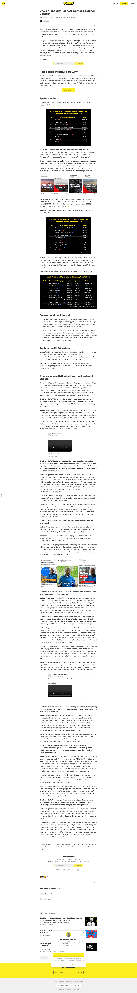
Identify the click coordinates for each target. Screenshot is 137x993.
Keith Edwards (47, 937)
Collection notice (78, 981)
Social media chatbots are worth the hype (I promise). (54, 922)
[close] (83, 932)
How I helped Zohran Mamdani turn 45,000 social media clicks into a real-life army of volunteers (61, 919)
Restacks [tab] (50, 893)
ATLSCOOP (69, 791)
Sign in (132, 3)
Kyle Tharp (46, 20)
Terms (71, 981)
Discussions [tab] (52, 913)
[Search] (114, 3)
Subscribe (124, 3)
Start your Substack (64, 985)
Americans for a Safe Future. (79, 157)
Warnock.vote (73, 682)
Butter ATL (58, 791)
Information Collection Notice (68, 960)
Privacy (67, 981)
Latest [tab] (45, 913)
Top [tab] (41, 913)
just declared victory (77, 262)
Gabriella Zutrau (51, 924)
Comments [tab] (43, 893)
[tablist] (46, 893)
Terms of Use (76, 958)
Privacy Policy (80, 960)
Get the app (76, 985)
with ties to (59, 152)
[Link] (37, 71)
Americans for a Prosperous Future (52, 157)
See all (43, 958)
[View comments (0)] (46, 25)
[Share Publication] (117, 3)
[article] (68, 922)
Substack (60, 989)
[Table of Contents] (2, 496)
